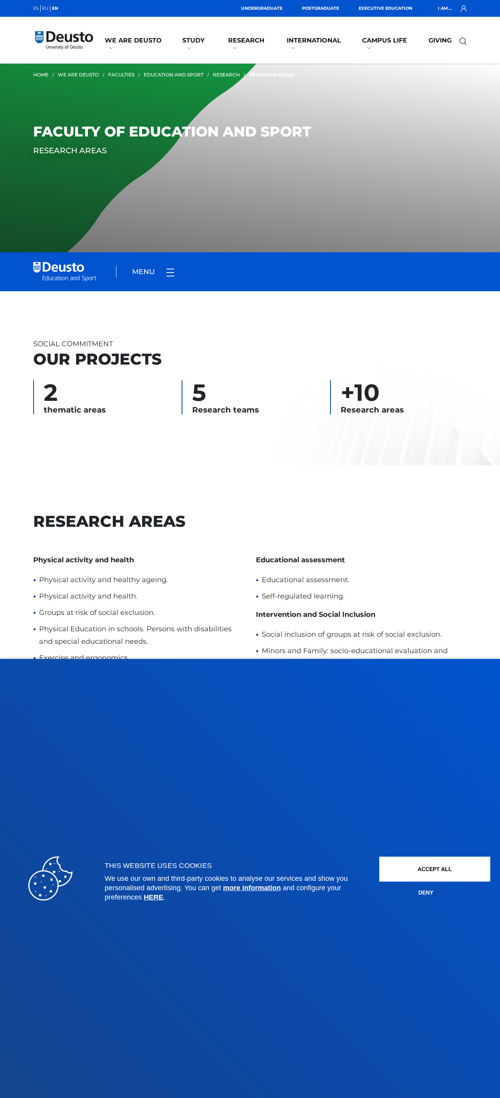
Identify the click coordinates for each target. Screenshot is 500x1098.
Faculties (121, 75)
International (314, 40)
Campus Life (384, 40)
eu (45, 8)
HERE (153, 897)
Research (246, 40)
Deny (425, 892)
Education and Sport (174, 75)
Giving (440, 40)
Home (40, 75)
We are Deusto (133, 40)
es (36, 8)
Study (193, 40)
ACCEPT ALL (435, 869)
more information (252, 888)
